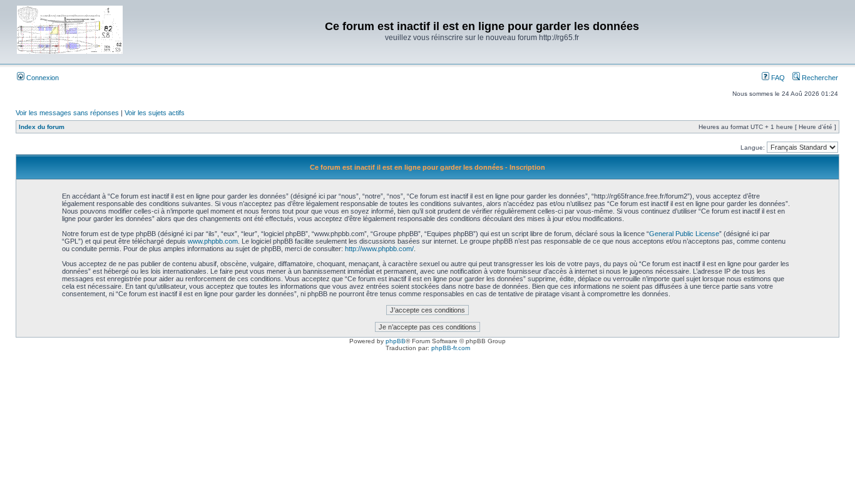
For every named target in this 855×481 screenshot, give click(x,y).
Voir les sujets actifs (155, 112)
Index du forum (41, 126)
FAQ (777, 77)
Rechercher (819, 77)
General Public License (684, 233)
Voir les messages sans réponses (67, 112)
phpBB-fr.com (450, 347)
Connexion (41, 77)
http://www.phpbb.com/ (379, 248)
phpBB (396, 341)
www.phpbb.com (213, 241)
